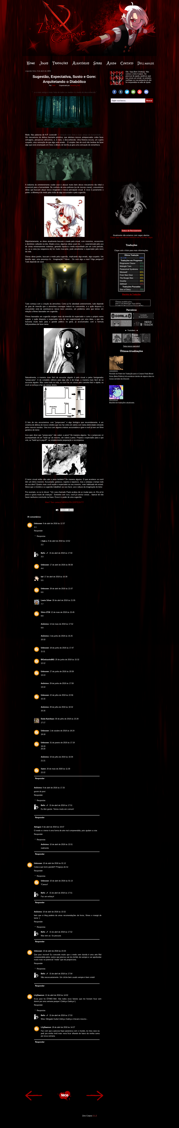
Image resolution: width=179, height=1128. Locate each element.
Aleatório (73, 85)
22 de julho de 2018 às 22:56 (61, 695)
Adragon (37, 827)
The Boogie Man (126, 278)
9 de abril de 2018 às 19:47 (53, 827)
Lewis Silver (46, 600)
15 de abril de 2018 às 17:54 (60, 974)
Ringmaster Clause (127, 263)
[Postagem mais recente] (34, 1096)
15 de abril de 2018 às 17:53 (60, 1015)
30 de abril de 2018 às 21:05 (63, 600)
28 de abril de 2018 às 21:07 (61, 589)
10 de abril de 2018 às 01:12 (54, 863)
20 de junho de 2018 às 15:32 (67, 660)
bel (42, 577)
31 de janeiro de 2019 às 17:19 (62, 743)
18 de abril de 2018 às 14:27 (63, 1027)
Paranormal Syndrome (129, 269)
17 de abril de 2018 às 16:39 (55, 577)
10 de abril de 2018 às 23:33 (54, 951)
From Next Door (126, 275)
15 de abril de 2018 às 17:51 (60, 805)
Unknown (38, 523)
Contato (131, 63)
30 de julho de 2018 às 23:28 (66, 719)
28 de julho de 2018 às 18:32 (61, 707)
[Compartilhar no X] (66, 510)
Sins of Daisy (125, 289)
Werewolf (123, 272)
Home (35, 63)
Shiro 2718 (45, 612)
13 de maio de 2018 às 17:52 (61, 624)
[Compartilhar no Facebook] (69, 510)
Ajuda (117, 63)
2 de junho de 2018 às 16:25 (61, 636)
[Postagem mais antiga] (94, 1096)
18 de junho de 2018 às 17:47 (62, 648)
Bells (43, 553)
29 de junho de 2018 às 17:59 (62, 683)
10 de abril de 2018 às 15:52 (54, 912)
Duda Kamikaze (47, 719)
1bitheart (123, 284)
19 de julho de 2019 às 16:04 (61, 757)
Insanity (123, 281)
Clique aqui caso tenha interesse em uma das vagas (131, 237)
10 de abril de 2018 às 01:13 (61, 881)
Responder (38, 531)
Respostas (41, 536)
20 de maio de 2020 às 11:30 (58, 769)
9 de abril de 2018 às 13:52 (59, 541)
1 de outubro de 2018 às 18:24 (62, 731)
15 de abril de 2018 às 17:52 (60, 932)
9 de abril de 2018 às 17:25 (54, 788)
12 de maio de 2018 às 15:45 (62, 612)
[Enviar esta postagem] (57, 510)
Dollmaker (147, 63)
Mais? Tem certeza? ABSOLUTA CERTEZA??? (64, 502)
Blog (62, 63)
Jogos (47, 63)
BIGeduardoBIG (47, 660)
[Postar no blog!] (64, 510)
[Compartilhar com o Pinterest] (72, 510)
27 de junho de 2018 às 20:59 (62, 671)
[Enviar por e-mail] (61, 510)
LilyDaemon (39, 995)
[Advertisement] (131, 122)
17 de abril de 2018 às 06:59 (61, 565)
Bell (78, 85)
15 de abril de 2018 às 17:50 (60, 553)
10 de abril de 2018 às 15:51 (61, 844)
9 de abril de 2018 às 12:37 (54, 523)
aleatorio (82, 63)
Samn (43, 769)
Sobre (104, 63)
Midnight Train (125, 266)
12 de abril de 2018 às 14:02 (56, 995)
